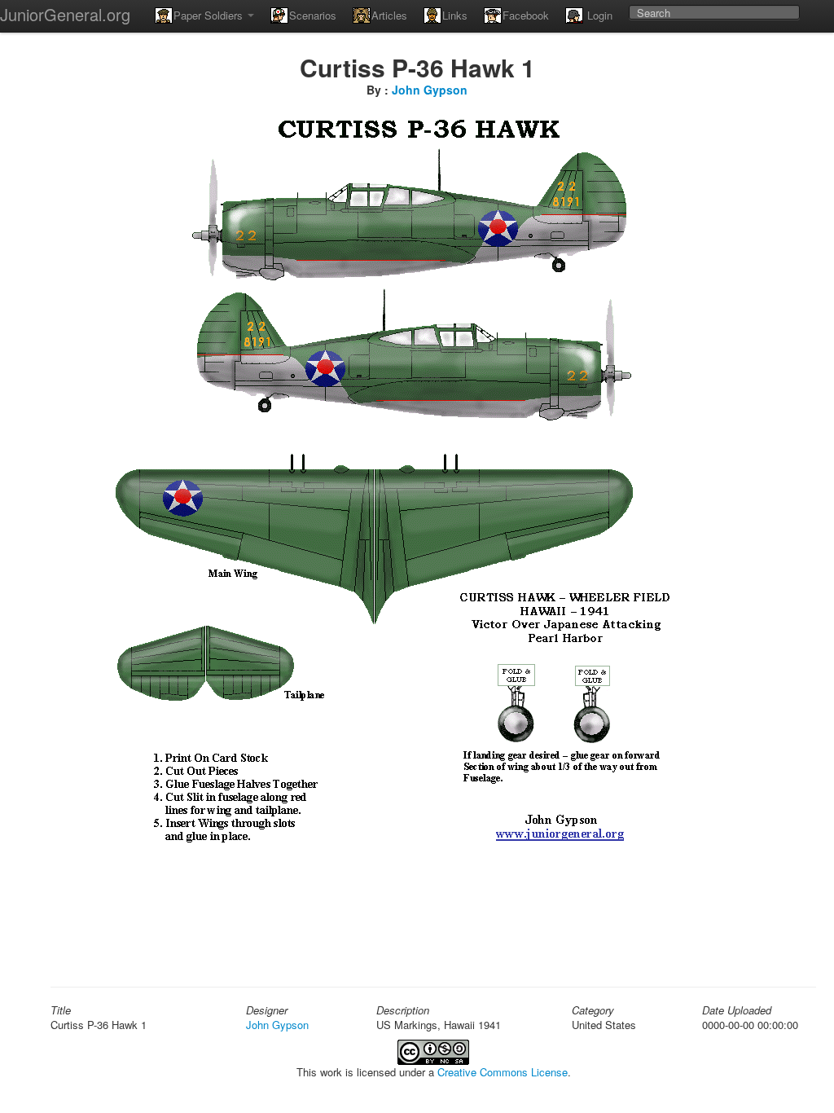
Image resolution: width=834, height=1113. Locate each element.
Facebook (526, 15)
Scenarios (312, 15)
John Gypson (429, 89)
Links (454, 15)
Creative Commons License (502, 1072)
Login (598, 15)
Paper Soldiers (209, 15)
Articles (389, 15)
